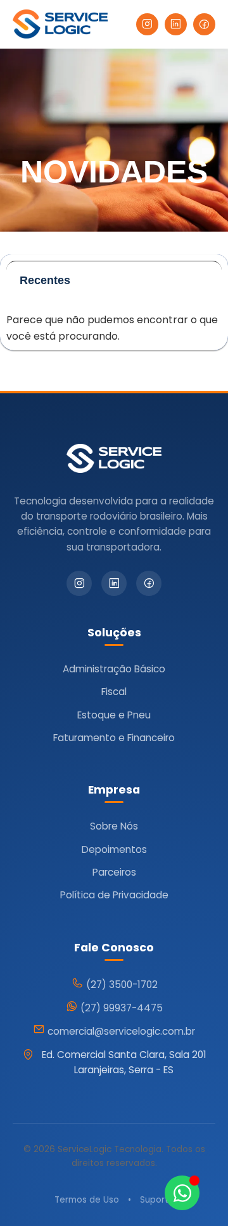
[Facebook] (204, 24)
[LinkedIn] (176, 24)
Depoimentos (114, 849)
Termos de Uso (86, 1200)
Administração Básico (114, 668)
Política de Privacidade (114, 895)
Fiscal (114, 691)
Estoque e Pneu (114, 715)
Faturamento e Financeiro (114, 737)
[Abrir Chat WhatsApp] (182, 1192)
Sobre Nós (114, 826)
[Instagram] (147, 24)
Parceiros (114, 872)
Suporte (157, 1200)
